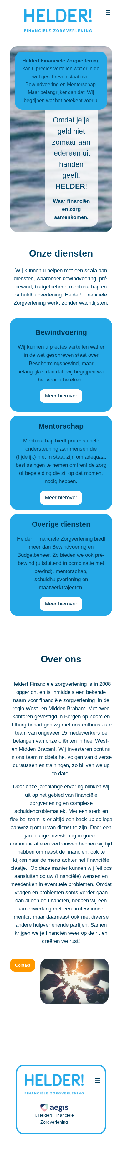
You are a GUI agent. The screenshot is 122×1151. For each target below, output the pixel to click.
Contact (22, 965)
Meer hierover (61, 396)
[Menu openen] (108, 12)
